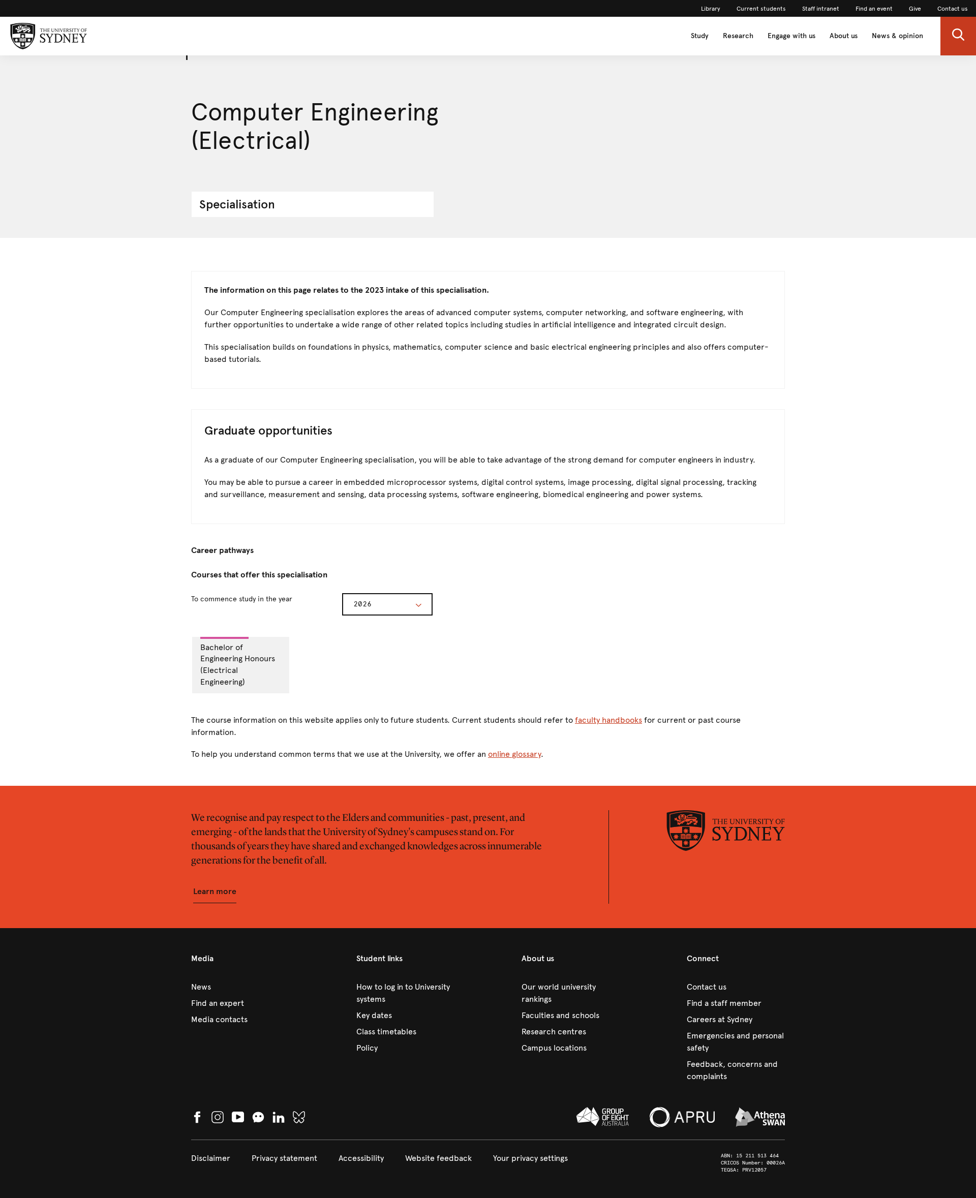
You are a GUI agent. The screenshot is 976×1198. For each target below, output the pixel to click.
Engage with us (791, 36)
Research (738, 36)
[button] (958, 36)
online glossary (514, 754)
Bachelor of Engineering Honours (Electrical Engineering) (237, 664)
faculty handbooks (608, 720)
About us (844, 36)
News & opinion (897, 36)
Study (700, 36)
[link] (710, 8)
